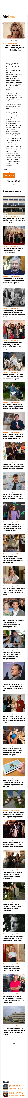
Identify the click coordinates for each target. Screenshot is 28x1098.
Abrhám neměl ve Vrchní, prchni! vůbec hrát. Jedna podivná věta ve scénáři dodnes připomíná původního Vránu (13, 282)
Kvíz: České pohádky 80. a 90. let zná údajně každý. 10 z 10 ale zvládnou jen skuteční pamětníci (13, 844)
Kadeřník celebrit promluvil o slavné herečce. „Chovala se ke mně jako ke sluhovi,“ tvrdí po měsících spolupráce (12, 751)
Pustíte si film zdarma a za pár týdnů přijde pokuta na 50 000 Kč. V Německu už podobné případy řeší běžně (13, 783)
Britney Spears (15, 57)
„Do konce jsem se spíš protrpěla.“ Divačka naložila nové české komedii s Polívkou (13, 251)
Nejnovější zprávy (12, 43)
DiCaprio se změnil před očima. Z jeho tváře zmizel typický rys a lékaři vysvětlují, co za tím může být (13, 687)
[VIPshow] (9, 18)
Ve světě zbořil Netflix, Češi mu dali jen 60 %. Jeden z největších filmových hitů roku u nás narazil (14, 496)
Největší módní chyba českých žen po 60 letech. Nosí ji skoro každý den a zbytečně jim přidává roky (13, 814)
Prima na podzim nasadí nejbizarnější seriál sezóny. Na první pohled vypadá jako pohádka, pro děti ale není (13, 559)
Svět (20, 618)
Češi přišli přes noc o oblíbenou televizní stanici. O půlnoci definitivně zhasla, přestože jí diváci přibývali (12, 875)
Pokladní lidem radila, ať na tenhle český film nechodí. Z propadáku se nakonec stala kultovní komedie (13, 466)
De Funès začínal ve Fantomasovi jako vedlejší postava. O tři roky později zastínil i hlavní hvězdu (13, 938)
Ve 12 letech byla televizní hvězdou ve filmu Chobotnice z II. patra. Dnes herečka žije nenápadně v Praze (13, 655)
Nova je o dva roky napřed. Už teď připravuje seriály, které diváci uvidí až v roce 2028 (14, 221)
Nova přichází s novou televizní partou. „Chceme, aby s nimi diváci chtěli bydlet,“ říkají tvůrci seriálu (13, 406)
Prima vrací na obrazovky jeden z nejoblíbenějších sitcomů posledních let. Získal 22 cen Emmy (13, 346)
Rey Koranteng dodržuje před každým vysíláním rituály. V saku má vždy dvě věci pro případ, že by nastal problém (13, 999)
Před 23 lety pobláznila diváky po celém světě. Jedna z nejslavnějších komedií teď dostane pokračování (13, 623)
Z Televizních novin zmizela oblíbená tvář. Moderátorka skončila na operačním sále (11, 968)
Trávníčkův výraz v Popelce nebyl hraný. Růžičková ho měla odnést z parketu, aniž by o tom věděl (13, 436)
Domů (4, 43)
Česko (4, 216)
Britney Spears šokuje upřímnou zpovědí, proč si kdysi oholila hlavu (14, 47)
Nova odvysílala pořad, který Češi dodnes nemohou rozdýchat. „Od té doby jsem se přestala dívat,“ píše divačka (14, 1031)
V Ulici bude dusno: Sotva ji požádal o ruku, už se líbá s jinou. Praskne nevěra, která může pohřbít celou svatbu (14, 591)
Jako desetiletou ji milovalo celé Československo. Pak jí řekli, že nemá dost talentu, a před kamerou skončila (14, 313)
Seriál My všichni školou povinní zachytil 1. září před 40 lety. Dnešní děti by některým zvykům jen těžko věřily (14, 719)
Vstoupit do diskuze (9, 175)
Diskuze (6, 169)
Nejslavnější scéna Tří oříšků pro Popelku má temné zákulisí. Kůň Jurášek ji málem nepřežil (13, 377)
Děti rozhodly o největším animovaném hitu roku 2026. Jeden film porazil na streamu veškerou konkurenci (12, 527)
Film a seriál (9, 216)
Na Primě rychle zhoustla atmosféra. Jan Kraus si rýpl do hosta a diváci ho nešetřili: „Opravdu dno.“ (12, 907)
